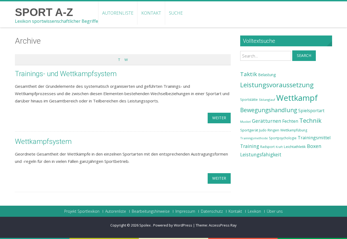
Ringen (273, 130)
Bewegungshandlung (268, 110)
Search (304, 55)
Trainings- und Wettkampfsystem (66, 74)
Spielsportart (311, 111)
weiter (219, 117)
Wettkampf (297, 97)
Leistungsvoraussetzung (277, 84)
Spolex (145, 225)
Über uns (275, 211)
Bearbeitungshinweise (151, 211)
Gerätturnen (266, 121)
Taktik (248, 74)
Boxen (314, 146)
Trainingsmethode (254, 138)
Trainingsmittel (314, 137)
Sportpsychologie (283, 138)
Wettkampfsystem (43, 141)
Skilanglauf (267, 100)
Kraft (279, 147)
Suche (176, 13)
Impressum (185, 211)
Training (249, 146)
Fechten (290, 121)
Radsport (267, 146)
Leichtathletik (295, 146)
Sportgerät (249, 130)
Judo (262, 130)
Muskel (245, 122)
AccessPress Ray (223, 225)
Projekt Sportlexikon (81, 211)
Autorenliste (117, 13)
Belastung (267, 74)
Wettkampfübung (293, 130)
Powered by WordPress (172, 225)
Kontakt (151, 13)
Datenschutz (212, 211)
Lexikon (254, 211)
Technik (310, 120)
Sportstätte (249, 99)
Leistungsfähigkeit (260, 154)
